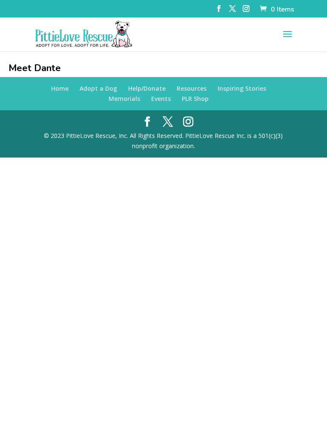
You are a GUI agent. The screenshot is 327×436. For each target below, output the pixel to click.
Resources (192, 88)
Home (60, 88)
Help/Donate (147, 88)
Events (161, 99)
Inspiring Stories (242, 88)
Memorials (124, 99)
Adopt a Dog (98, 88)
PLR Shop (195, 99)
